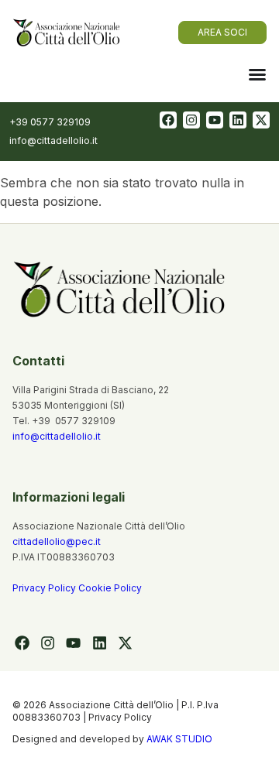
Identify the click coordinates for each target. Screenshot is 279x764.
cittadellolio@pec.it (56, 541)
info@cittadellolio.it (56, 436)
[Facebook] (168, 119)
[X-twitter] (261, 119)
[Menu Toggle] (257, 74)
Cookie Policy (110, 588)
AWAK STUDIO (179, 739)
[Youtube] (214, 119)
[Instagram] (191, 119)
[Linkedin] (237, 119)
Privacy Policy (45, 588)
